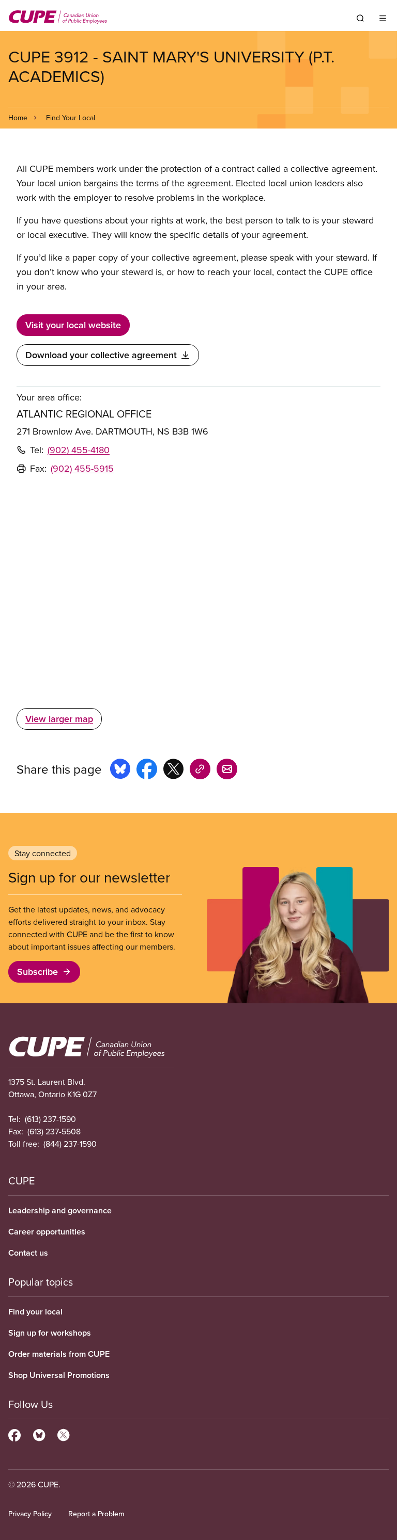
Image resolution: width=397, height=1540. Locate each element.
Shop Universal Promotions (59, 1375)
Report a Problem (96, 1514)
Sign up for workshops (49, 1333)
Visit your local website (73, 324)
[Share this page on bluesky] (120, 770)
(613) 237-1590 (50, 1119)
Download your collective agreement (101, 354)
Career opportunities (46, 1232)
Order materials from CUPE (59, 1354)
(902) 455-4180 (79, 449)
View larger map (59, 718)
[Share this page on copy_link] (200, 770)
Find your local (35, 1312)
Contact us (28, 1253)
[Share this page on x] (173, 770)
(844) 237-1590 (70, 1143)
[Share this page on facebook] (146, 770)
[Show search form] (360, 18)
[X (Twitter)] (63, 1433)
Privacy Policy (30, 1514)
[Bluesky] (39, 1433)
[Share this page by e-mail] (227, 770)
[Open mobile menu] (383, 18)
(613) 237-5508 (54, 1131)
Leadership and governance (60, 1210)
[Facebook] (14, 1433)
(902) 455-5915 (82, 468)
